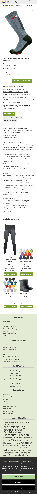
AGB (4, 336)
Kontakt (5, 399)
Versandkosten (19, 66)
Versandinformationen (10, 326)
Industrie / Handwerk (14, 5)
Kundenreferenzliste (9, 411)
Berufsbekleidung (12, 429)
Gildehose (14, 445)
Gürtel (21, 445)
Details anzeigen (10, 274)
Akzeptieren (18, 477)
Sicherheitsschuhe (21, 107)
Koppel (27, 452)
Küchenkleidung (18, 455)
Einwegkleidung (9, 443)
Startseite (5, 5)
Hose (26, 447)
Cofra (13, 108)
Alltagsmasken (7, 422)
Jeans (11, 450)
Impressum (6, 322)
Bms (12, 438)
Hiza (21, 448)
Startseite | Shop (8, 397)
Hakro (27, 445)
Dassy (16, 440)
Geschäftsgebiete (8, 413)
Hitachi (16, 448)
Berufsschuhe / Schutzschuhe (20, 100)
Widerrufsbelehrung (9, 333)
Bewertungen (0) (10, 120)
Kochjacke (8, 452)
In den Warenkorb (22, 81)
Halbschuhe (6, 448)
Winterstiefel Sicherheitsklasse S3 (13, 92)
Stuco (13, 107)
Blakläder (7, 437)
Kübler (5, 456)
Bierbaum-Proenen (16, 435)
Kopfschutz (18, 452)
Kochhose (28, 450)
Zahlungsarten (7, 324)
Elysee (22, 442)
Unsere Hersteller (8, 409)
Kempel (20, 450)
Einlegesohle (27, 440)
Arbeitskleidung (14, 427)
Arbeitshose (8, 425)
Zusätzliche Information (13, 117)
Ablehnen (18, 482)
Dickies (20, 440)
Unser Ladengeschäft (9, 406)
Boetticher (18, 437)
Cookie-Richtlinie (11, 491)
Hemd (11, 448)
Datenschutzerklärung (23, 491)
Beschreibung (9, 114)
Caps (5, 440)
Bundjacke (28, 437)
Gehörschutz (6, 445)
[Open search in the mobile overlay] (16, 2)
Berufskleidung (12, 432)
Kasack (15, 450)
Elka (17, 443)
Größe (5, 72)
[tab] (9, 114)
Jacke (6, 450)
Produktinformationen (10, 404)
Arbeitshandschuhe (20, 422)
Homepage (6, 394)
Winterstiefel (7, 108)
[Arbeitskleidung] (5, 2)
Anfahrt (5, 401)
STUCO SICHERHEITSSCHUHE (19, 89)
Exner (29, 442)
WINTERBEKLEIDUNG (26, 5)
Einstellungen (18, 488)
